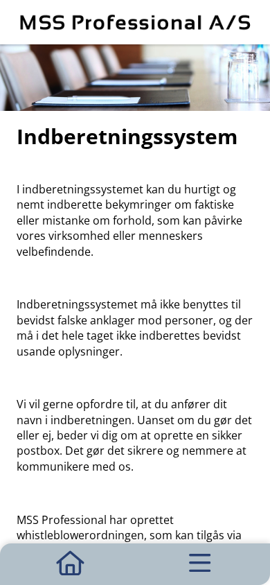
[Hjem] (70, 564)
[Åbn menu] (199, 564)
